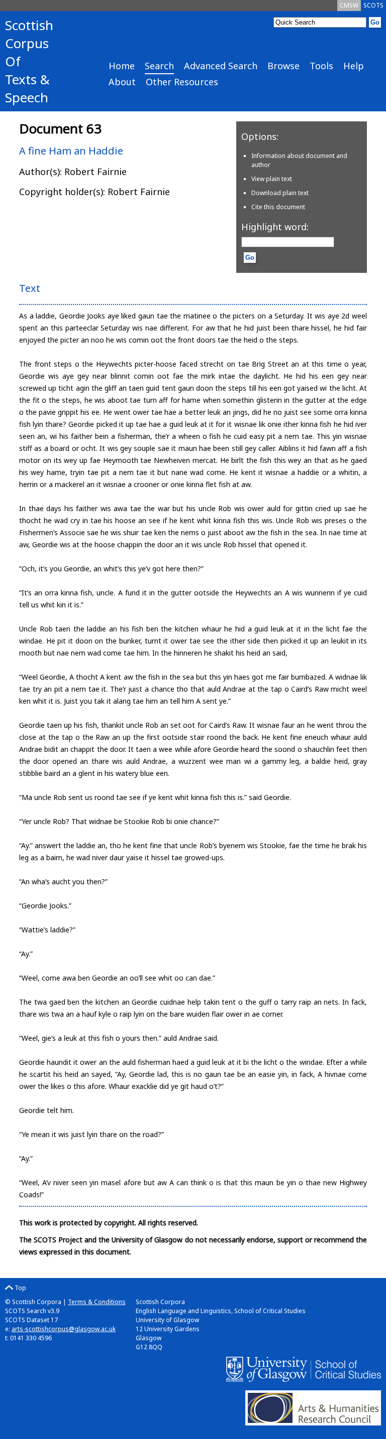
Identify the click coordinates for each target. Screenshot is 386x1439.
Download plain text (280, 193)
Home (122, 66)
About (122, 82)
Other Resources (182, 82)
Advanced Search (220, 66)
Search (159, 66)
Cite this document (278, 207)
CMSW (349, 5)
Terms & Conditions (97, 1302)
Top (19, 1288)
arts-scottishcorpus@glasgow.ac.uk (64, 1329)
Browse (283, 66)
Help (353, 66)
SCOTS (373, 5)
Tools (321, 66)
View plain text (271, 179)
